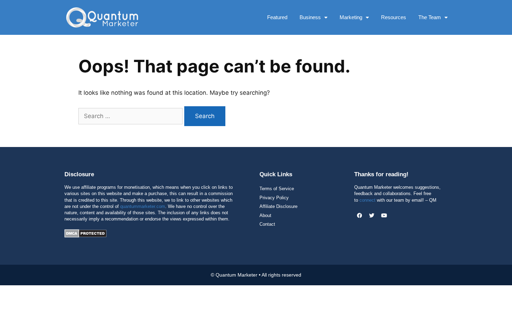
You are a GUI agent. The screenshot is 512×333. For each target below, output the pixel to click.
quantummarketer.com (142, 206)
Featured (277, 17)
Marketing (351, 17)
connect (367, 200)
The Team (429, 17)
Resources (393, 17)
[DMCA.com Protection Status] (85, 235)
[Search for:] (131, 116)
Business (310, 17)
